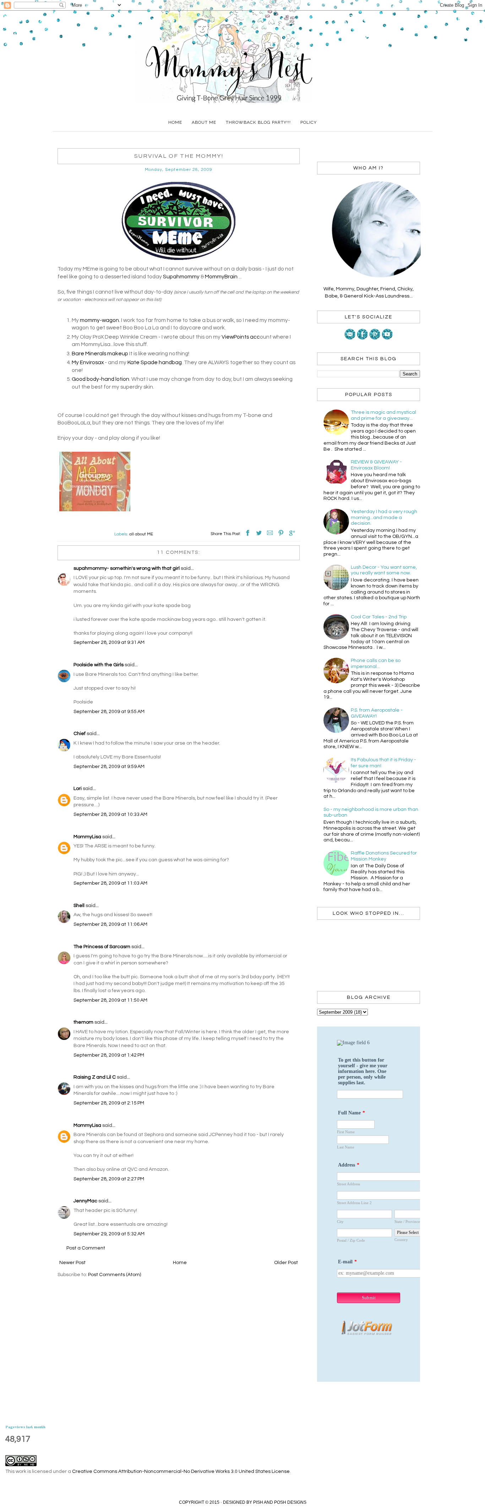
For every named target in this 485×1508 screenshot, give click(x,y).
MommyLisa (87, 836)
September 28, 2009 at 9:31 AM (109, 642)
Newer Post (72, 1262)
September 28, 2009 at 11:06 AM (110, 924)
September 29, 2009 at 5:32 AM (109, 1233)
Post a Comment (85, 1248)
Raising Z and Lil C (94, 1077)
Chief (79, 733)
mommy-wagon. (100, 320)
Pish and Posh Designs (279, 1502)
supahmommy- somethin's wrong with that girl (126, 568)
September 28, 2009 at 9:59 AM (109, 766)
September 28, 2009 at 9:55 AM (109, 711)
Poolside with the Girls (98, 664)
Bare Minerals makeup (100, 353)
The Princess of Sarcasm (101, 946)
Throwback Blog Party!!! (258, 122)
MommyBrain (221, 276)
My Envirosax (88, 362)
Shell (79, 905)
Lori (77, 788)
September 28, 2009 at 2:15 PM (108, 1103)
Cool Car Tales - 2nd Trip (379, 616)
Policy (308, 122)
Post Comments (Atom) (114, 1274)
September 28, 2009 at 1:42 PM (108, 1055)
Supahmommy (181, 276)
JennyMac (85, 1200)
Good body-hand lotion (100, 379)
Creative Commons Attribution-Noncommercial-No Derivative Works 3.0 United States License (181, 1471)
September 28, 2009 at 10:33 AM (110, 814)
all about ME (141, 534)
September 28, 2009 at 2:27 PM (108, 1178)
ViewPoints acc (241, 337)
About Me (204, 122)
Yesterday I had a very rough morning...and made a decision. (384, 517)
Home (175, 122)
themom (83, 1022)
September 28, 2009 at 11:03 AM (110, 883)
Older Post (286, 1262)
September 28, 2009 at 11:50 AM (110, 1000)
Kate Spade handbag (154, 362)
